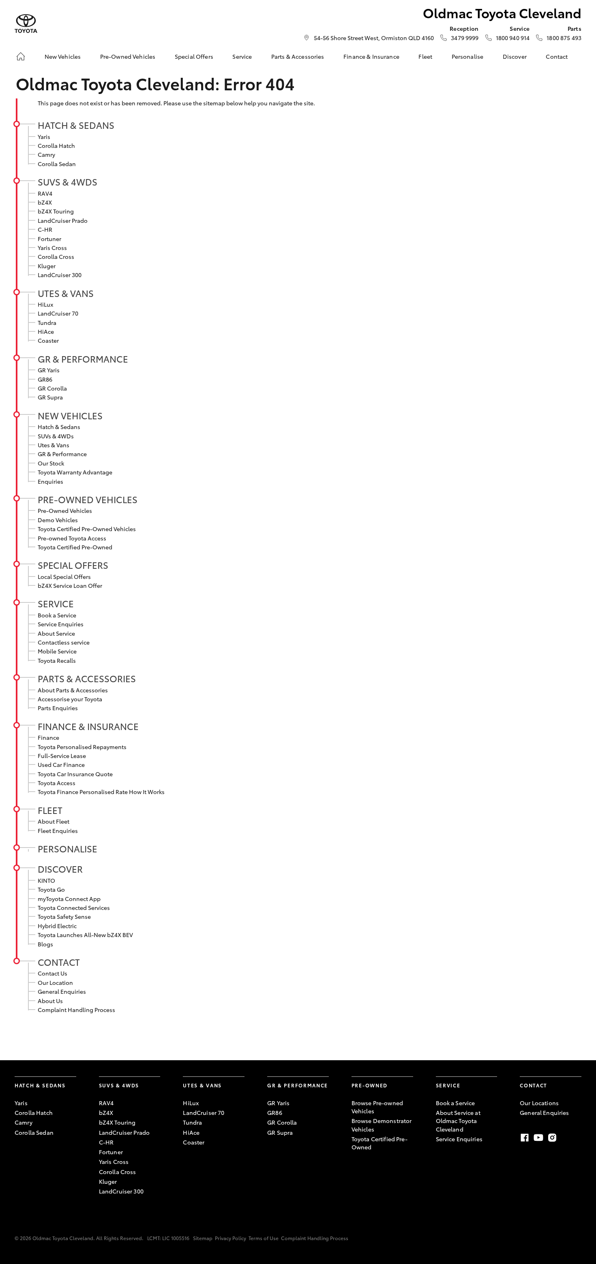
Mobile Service (57, 651)
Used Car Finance (61, 764)
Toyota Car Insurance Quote (75, 774)
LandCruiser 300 (59, 275)
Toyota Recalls (57, 660)
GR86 (45, 379)
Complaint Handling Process (76, 1010)
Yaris (44, 136)
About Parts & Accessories (73, 690)
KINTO (46, 880)
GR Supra (50, 397)
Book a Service (57, 615)
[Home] (21, 56)
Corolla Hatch (56, 145)
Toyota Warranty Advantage (75, 472)
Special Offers (194, 56)
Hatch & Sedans (76, 124)
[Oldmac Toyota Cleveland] (26, 23)
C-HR (45, 229)
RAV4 (45, 193)
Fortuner (49, 239)
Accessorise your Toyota (70, 699)
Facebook (525, 1137)
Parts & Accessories (297, 56)
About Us (50, 1001)
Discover (515, 56)
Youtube (538, 1137)
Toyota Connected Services (74, 907)
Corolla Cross (56, 256)
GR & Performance (83, 358)
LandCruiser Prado (63, 220)
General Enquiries (62, 991)
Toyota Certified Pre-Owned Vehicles (87, 529)
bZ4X (45, 202)
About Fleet (53, 821)
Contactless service (64, 642)
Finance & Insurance (371, 56)
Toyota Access (56, 783)
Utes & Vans (66, 292)
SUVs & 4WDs (67, 181)
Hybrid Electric (57, 926)
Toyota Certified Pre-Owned (75, 547)
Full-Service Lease (62, 756)
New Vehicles (63, 56)
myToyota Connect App (69, 899)
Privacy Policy (230, 1237)
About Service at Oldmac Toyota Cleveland (458, 1120)
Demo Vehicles (58, 520)
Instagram (552, 1137)
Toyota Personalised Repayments (82, 747)
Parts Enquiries (58, 708)
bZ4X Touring (56, 211)
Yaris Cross (52, 247)
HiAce (46, 331)
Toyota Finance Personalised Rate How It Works (101, 792)
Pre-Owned (370, 1085)
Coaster (48, 340)
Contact (557, 56)
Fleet (425, 56)
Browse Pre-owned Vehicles (377, 1107)
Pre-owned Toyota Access (72, 538)
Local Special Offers (64, 576)
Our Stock (51, 463)
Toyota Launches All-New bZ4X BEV (85, 935)
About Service (56, 633)
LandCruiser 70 (58, 313)
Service (242, 56)
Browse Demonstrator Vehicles (382, 1125)
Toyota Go (51, 889)
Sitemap (202, 1237)
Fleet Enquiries (58, 830)
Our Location (55, 982)
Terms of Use (264, 1237)
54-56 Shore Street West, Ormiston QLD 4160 (374, 38)
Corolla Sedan (57, 164)
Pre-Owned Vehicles (128, 56)
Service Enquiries (61, 624)
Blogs (45, 944)
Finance (48, 737)
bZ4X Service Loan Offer (70, 585)
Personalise (468, 56)
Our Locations (539, 1103)
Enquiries (50, 481)
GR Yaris (49, 370)
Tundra (47, 322)
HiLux (45, 304)
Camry (46, 154)
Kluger (47, 266)
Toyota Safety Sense (64, 916)
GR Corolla (52, 388)
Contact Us (52, 973)
